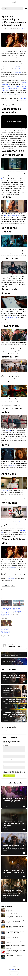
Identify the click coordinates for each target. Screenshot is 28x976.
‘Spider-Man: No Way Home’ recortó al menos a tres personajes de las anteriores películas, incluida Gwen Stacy (6, 630)
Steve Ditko (8, 430)
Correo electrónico (7, 759)
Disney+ (14, 100)
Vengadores (4, 178)
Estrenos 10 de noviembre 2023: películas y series (14, 691)
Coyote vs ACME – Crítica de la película (14, 955)
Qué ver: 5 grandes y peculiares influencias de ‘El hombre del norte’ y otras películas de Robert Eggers (14, 703)
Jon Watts (23, 98)
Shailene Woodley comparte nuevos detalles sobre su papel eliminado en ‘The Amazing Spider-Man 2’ (15, 926)
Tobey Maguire (7, 215)
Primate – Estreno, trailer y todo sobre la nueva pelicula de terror (14, 867)
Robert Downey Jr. (19, 69)
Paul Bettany (4, 469)
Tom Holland (15, 67)
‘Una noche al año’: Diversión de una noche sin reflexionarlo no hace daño (16, 936)
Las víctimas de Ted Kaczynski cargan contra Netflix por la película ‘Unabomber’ (15, 946)
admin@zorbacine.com (16, 646)
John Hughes (19, 521)
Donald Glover (4, 490)
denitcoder (12, 969)
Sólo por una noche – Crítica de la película (15, 941)
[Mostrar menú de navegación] (26, 8)
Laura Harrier (10, 578)
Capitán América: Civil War (16, 65)
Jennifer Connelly (13, 465)
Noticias (23, 28)
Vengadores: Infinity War (13, 86)
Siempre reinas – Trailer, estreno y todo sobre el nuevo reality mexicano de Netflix (14, 797)
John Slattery (8, 348)
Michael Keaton (20, 94)
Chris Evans (18, 72)
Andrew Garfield (16, 215)
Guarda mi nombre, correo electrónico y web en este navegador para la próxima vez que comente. (14, 771)
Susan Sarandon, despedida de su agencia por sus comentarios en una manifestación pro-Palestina (14, 844)
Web (4, 765)
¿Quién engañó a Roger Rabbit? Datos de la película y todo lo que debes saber (15, 951)
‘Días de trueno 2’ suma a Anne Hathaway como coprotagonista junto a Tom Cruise (16, 920)
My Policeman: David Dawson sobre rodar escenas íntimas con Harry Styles (14, 820)
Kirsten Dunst (11, 567)
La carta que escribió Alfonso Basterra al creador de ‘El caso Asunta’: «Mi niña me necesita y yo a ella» (14, 716)
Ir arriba (15, 973)
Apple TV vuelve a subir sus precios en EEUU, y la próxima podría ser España (16, 931)
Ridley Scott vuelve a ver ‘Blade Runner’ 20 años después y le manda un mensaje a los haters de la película (14, 678)
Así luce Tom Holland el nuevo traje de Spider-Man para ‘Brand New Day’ (18, 609)
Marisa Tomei (11, 94)
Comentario (6, 745)
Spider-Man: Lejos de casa (13, 88)
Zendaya (5, 94)
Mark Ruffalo (15, 373)
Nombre (5, 754)
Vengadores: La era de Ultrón (10, 317)
